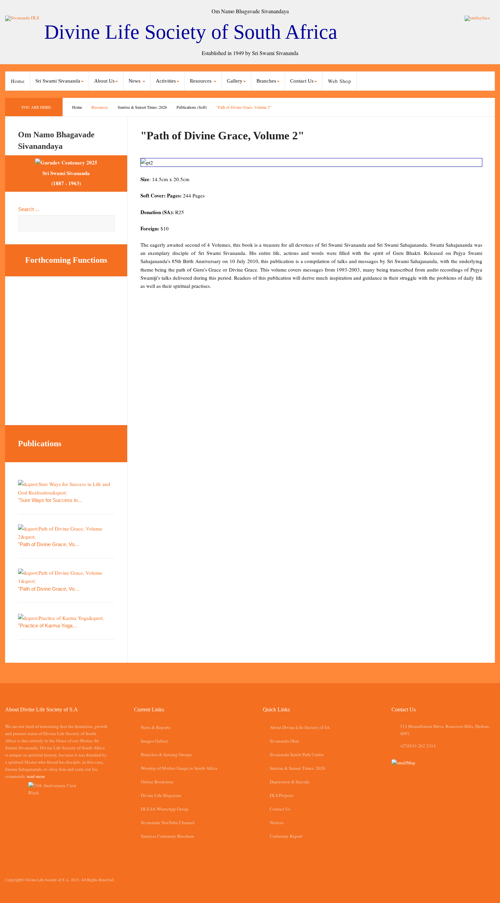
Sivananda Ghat (284, 741)
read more (36, 776)
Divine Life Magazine (161, 795)
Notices (277, 822)
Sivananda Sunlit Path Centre (297, 754)
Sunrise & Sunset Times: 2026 (142, 107)
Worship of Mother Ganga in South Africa (179, 768)
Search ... (28, 209)
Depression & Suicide (290, 782)
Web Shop (339, 80)
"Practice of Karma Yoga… (48, 625)
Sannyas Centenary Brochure (167, 836)
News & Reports (155, 727)
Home (17, 80)
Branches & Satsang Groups (166, 754)
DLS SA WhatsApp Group (164, 809)
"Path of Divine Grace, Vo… (49, 544)
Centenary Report (286, 836)
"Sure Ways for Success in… (50, 500)
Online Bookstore (157, 782)
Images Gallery (154, 741)
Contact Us (280, 809)
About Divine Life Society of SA (300, 727)
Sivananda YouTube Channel (168, 822)
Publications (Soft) (192, 107)
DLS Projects (282, 795)
